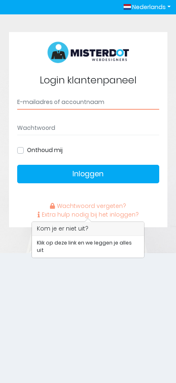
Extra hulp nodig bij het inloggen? (90, 214)
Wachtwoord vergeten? (91, 206)
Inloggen (88, 174)
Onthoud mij (45, 150)
